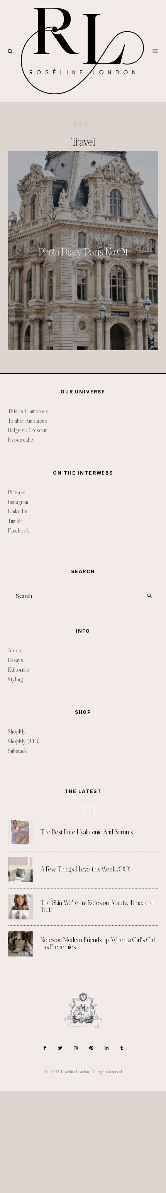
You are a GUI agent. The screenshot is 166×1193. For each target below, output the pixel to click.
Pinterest (17, 492)
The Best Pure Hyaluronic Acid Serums (87, 832)
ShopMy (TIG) (24, 741)
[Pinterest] (91, 1048)
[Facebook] (45, 1048)
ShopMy (17, 731)
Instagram (18, 501)
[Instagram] (75, 1048)
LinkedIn (17, 511)
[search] (149, 595)
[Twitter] (60, 1048)
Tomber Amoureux (27, 420)
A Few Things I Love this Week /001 (86, 869)
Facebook (18, 530)
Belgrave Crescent (28, 430)
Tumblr (15, 520)
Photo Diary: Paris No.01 (83, 252)
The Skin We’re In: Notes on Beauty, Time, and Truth (97, 907)
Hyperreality (21, 439)
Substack (17, 750)
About (14, 650)
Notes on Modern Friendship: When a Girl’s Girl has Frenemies (98, 944)
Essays (15, 660)
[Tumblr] (121, 1048)
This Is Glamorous (28, 411)
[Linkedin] (106, 1048)
